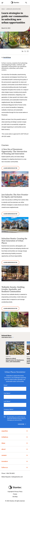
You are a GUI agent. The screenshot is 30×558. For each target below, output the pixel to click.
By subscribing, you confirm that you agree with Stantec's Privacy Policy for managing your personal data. (16, 418)
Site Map (15, 496)
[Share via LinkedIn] (22, 51)
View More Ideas (7, 337)
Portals (15, 494)
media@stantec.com (17, 477)
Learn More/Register (10, 168)
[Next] (27, 351)
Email (5, 385)
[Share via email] (27, 51)
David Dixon (7, 57)
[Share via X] (25, 51)
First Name (7, 393)
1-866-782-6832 (10, 473)
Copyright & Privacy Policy (15, 491)
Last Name (7, 401)
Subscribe (21, 424)
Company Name (8, 409)
